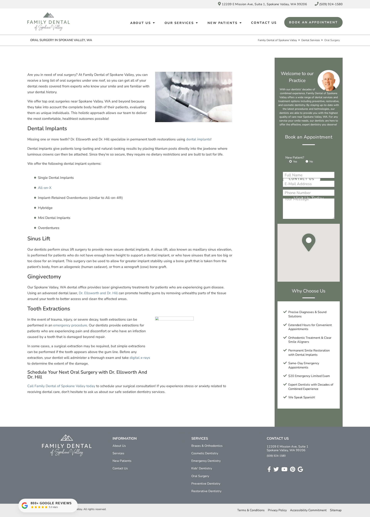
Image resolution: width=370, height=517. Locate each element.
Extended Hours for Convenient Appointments (310, 327)
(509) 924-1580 (276, 456)
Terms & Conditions (251, 510)
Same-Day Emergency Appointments (303, 365)
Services (118, 453)
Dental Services (310, 40)
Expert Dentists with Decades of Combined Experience (310, 387)
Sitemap (335, 510)
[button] (309, 253)
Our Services (179, 23)
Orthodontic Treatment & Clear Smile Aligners (309, 340)
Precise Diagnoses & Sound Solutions (307, 314)
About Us (140, 23)
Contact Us (264, 23)
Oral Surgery (200, 476)
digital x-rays (140, 357)
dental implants (198, 139)
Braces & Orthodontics (207, 446)
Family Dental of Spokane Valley (277, 40)
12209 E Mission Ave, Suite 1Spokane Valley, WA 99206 (287, 448)
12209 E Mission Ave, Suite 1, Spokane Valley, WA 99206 (264, 4)
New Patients (223, 23)
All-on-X (44, 187)
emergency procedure (70, 325)
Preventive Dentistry (205, 484)
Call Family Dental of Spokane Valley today (61, 386)
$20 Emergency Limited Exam (309, 376)
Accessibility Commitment (308, 510)
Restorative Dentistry (206, 491)
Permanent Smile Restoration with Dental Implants (309, 352)
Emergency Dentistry (206, 461)
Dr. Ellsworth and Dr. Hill (98, 293)
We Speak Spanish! (301, 397)
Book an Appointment (313, 22)
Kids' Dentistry (201, 468)
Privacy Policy (277, 510)
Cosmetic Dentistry (204, 453)
